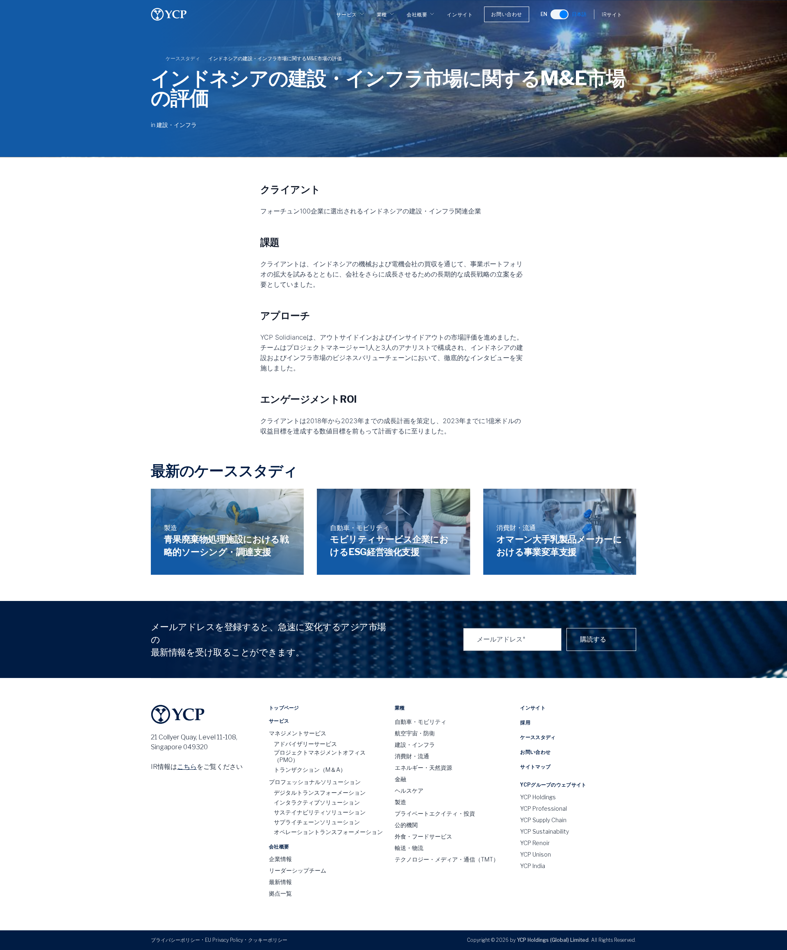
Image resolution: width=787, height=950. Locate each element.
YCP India (532, 865)
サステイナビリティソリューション (320, 812)
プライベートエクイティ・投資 (435, 813)
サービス (346, 14)
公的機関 (406, 824)
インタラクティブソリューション (317, 802)
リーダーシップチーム (297, 870)
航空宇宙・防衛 (415, 733)
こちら (187, 767)
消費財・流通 (412, 756)
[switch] (559, 14)
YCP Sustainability (544, 831)
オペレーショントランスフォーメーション (328, 831)
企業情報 (280, 858)
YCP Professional (543, 808)
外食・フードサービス (423, 836)
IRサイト (612, 14)
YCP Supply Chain (543, 819)
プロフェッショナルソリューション (315, 781)
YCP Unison (535, 854)
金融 (400, 778)
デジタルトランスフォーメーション (320, 792)
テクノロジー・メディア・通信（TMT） (447, 859)
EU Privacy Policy (224, 940)
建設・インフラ (177, 124)
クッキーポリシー (267, 940)
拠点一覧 (280, 893)
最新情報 (280, 881)
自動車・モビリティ (420, 721)
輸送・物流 (409, 847)
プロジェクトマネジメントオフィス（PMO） (320, 756)
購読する (593, 639)
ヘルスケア (409, 790)
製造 (400, 801)
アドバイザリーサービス (305, 743)
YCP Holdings (538, 797)
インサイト (460, 14)
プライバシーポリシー (175, 940)
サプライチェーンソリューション (317, 821)
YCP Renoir (535, 842)
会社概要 (417, 14)
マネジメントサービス (297, 733)
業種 (382, 14)
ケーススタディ (183, 58)
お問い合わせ (506, 14)
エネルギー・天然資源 (423, 767)
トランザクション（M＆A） (310, 769)
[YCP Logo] (169, 14)
